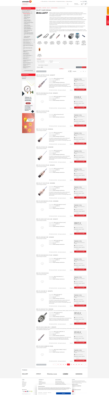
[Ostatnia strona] (86, 364)
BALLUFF (54, 81)
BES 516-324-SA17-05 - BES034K (44, 309)
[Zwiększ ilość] (80, 87)
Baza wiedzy (24, 76)
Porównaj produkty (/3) (41, 71)
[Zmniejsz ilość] (75, 87)
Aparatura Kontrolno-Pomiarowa (60, 384)
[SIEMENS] (68, 373)
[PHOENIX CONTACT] (54, 373)
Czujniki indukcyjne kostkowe (27, 18)
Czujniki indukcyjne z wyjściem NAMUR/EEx (28, 28)
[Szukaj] (68, 4)
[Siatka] (69, 71)
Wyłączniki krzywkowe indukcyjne (26, 67)
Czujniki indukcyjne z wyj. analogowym (28, 31)
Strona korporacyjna (58, 381)
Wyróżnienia (24, 383)
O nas (23, 381)
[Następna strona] (84, 364)
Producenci (24, 385)
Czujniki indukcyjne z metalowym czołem (28, 21)
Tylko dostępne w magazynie (43, 65)
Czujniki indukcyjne (27, 13)
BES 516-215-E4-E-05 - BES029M (44, 147)
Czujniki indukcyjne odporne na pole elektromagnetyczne (28, 33)
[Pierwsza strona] (54, 364)
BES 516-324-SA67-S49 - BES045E (45, 237)
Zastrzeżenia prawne (42, 383)
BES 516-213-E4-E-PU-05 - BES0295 (45, 165)
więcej (71, 144)
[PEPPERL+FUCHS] (41, 373)
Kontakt (23, 386)
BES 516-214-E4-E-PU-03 (42, 111)
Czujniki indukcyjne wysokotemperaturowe (28, 26)
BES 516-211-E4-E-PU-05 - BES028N (45, 183)
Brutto (85, 1)
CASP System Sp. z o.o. (27, 393)
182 (71, 364)
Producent (51, 61)
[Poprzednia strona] (56, 364)
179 (63, 364)
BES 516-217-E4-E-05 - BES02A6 (44, 129)
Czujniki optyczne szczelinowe (28, 46)
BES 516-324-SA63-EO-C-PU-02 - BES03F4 (47, 255)
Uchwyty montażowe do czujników (27, 61)
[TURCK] (81, 373)
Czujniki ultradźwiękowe (28, 43)
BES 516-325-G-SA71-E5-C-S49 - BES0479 (47, 219)
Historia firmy (24, 382)
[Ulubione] (82, 4)
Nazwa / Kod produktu (40, 61)
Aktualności (24, 384)
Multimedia (24, 78)
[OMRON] (27, 373)
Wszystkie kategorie (29, 70)
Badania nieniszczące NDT (59, 382)
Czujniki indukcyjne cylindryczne (27, 15)
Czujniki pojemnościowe (28, 39)
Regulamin (40, 381)
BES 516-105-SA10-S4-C (42, 273)
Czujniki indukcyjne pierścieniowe (27, 37)
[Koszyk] (85, 4)
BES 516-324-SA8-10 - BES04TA (44, 291)
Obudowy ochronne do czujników (27, 65)
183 (73, 364)
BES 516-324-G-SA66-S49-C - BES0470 (46, 327)
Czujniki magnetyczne (27, 42)
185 (78, 364)
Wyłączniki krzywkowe (28, 62)
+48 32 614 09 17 (75, 384)
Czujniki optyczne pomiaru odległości (27, 51)
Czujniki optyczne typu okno (27, 48)
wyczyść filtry (79, 67)
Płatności (40, 384)
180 (65, 364)
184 (76, 364)
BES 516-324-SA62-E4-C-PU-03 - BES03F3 (47, 93)
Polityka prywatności (42, 382)
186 (81, 364)
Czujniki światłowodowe (28, 55)
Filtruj (84, 67)
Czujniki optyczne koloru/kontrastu (26, 54)
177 (58, 364)
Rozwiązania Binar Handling (59, 383)
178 (60, 364)
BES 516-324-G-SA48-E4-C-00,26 (44, 346)
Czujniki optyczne (27, 40)
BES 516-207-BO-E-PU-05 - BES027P (45, 75)
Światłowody (26, 58)
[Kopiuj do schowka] (63, 78)
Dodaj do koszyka (79, 89)
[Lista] (71, 71)
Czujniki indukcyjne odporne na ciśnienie (28, 23)
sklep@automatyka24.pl (76, 385)
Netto (83, 1)
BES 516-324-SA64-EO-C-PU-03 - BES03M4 (47, 201)
